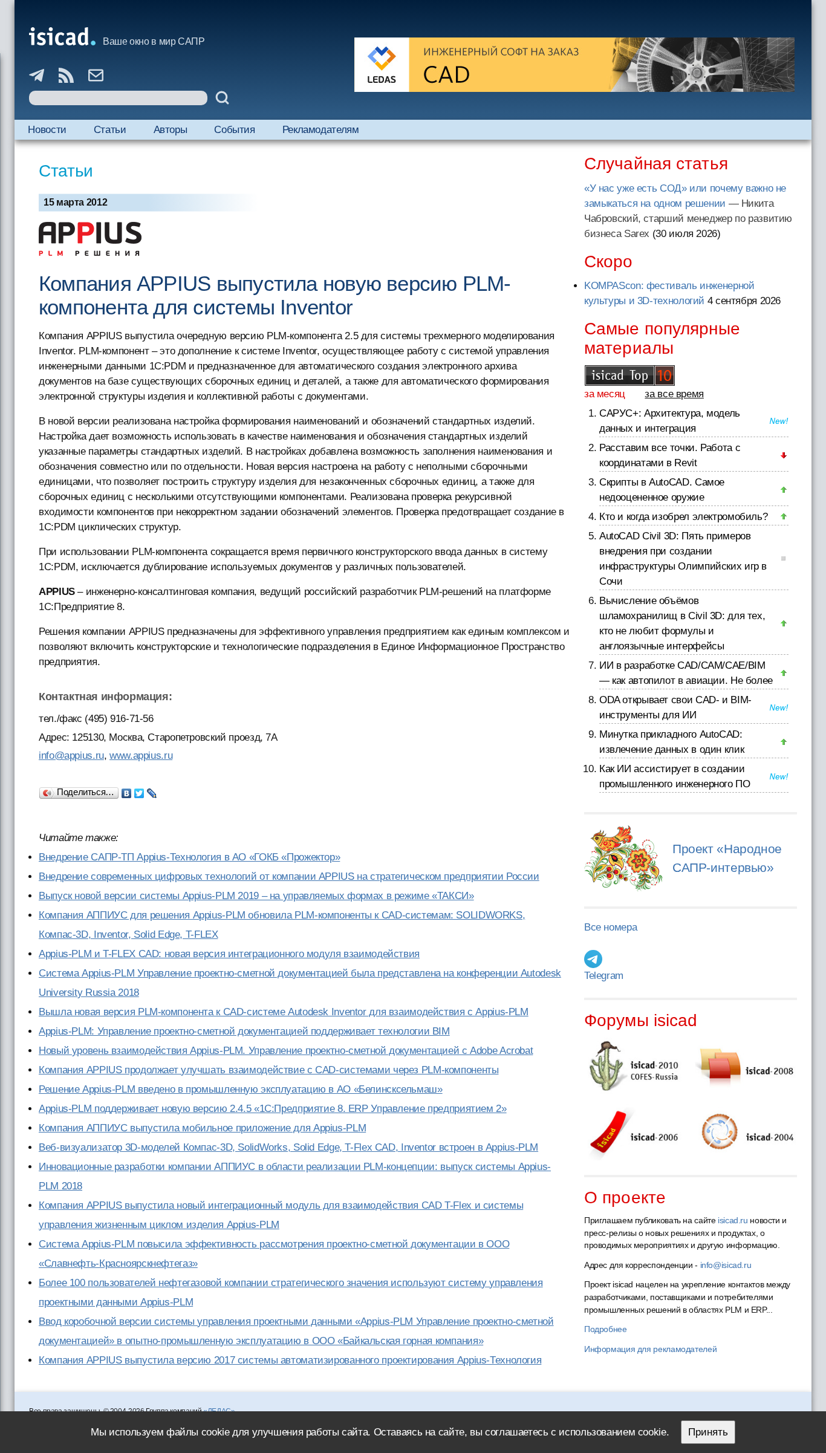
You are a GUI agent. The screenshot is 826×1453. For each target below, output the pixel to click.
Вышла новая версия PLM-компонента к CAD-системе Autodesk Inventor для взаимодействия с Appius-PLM (283, 1012)
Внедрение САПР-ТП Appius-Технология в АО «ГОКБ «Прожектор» (189, 857)
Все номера (610, 927)
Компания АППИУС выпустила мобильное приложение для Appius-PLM (202, 1128)
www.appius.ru (140, 755)
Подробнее (605, 1329)
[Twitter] (139, 790)
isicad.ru (733, 1220)
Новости (47, 129)
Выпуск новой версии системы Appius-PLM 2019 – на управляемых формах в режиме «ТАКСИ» (256, 896)
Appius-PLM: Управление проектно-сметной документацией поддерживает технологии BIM (244, 1031)
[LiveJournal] (152, 790)
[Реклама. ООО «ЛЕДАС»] (574, 64)
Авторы (170, 129)
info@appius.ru (71, 755)
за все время (674, 394)
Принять (708, 1432)
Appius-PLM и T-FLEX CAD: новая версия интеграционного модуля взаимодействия (229, 954)
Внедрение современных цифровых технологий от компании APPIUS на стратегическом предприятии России (289, 876)
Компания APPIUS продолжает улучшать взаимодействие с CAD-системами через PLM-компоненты (268, 1070)
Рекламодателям (320, 129)
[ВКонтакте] (126, 790)
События (234, 129)
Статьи (110, 129)
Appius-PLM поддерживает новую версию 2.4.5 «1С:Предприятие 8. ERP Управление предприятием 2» (273, 1108)
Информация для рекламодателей (650, 1349)
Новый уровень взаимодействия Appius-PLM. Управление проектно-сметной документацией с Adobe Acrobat (286, 1050)
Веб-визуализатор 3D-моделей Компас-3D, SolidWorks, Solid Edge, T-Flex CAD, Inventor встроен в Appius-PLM (288, 1147)
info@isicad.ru (726, 1265)
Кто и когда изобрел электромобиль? (683, 516)
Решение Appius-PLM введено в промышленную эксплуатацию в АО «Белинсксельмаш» (241, 1089)
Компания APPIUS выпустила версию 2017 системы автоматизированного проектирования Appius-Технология (290, 1360)
